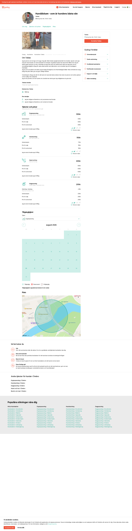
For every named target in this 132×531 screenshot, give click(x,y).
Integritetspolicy (52, 524)
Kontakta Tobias (96, 41)
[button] (96, 54)
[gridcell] (68, 235)
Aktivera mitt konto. (75, 2)
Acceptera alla (9, 527)
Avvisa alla (20, 527)
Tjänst (23, 215)
